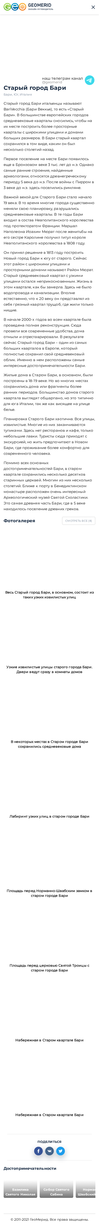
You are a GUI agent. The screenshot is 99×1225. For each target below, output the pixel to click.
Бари (9, 94)
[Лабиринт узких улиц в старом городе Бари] (49, 781)
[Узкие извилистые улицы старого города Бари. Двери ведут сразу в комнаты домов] (49, 632)
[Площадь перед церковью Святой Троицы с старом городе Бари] (49, 930)
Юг (17, 94)
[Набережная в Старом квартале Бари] (49, 1005)
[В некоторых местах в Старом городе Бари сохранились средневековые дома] (49, 707)
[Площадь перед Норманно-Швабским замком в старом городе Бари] (49, 856)
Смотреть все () (78, 520)
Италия (26, 94)
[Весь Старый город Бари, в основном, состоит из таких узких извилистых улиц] (49, 557)
